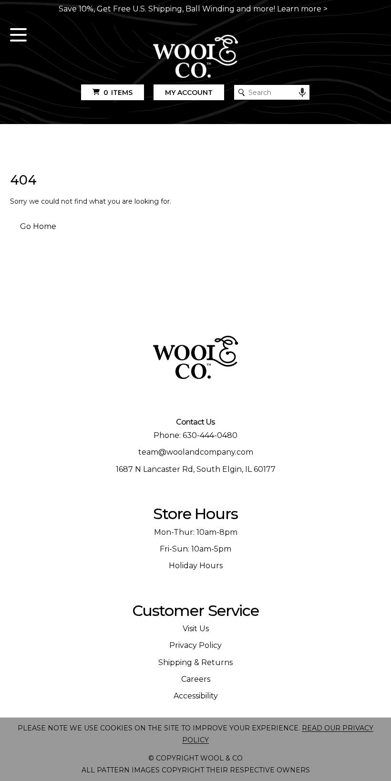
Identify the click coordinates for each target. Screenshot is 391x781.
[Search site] (241, 92)
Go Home (38, 226)
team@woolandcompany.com (195, 452)
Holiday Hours (196, 565)
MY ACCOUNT (189, 92)
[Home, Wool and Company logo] (195, 57)
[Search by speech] (302, 92)
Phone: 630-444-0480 (195, 435)
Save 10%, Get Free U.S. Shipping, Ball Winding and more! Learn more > (193, 8)
